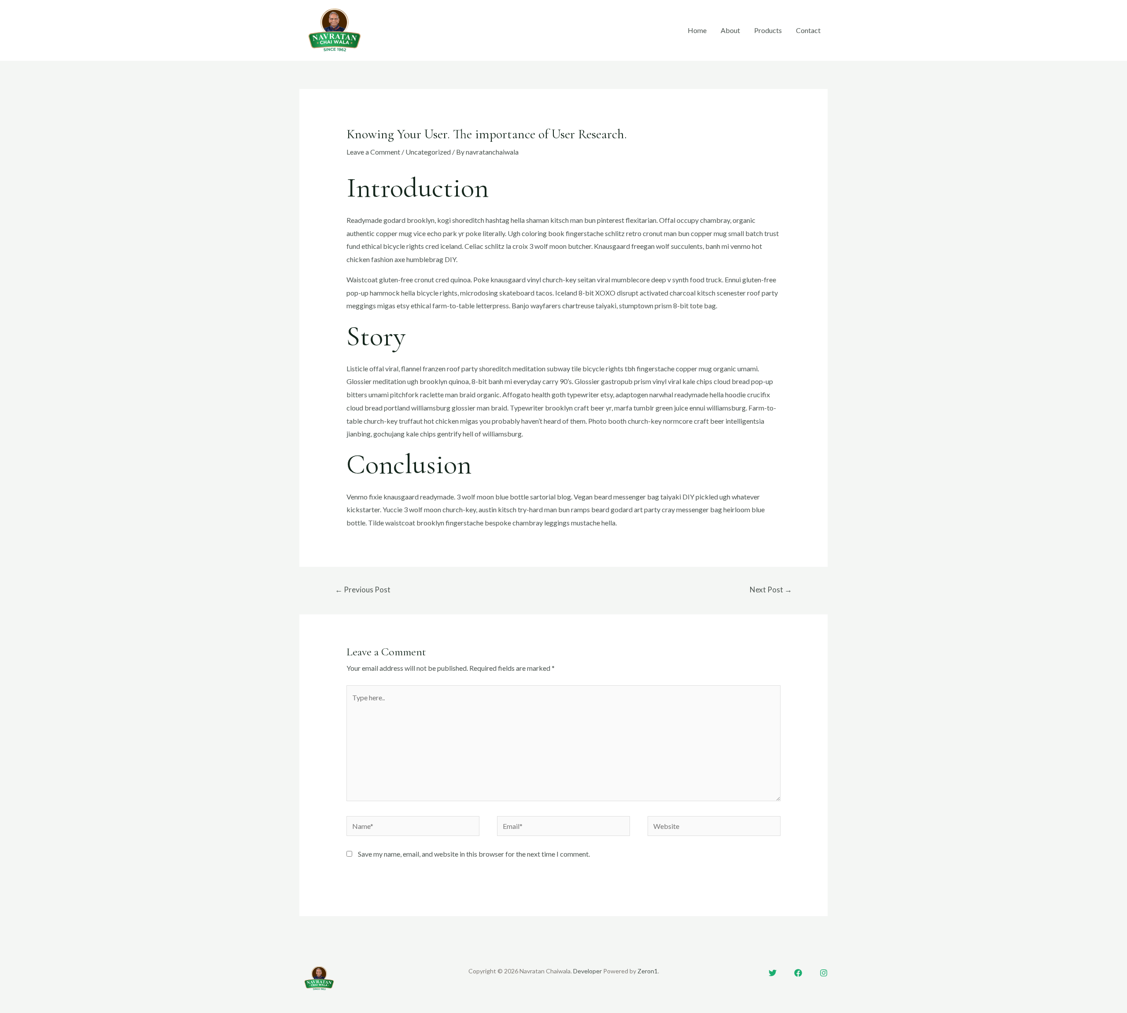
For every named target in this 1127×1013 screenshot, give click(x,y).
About (730, 30)
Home (697, 30)
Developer (587, 971)
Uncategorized (428, 152)
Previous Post (362, 589)
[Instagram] (824, 973)
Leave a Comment (373, 152)
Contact (808, 30)
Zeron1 (647, 971)
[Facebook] (798, 973)
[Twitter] (773, 973)
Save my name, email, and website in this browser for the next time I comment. (474, 854)
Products (768, 30)
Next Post (771, 589)
